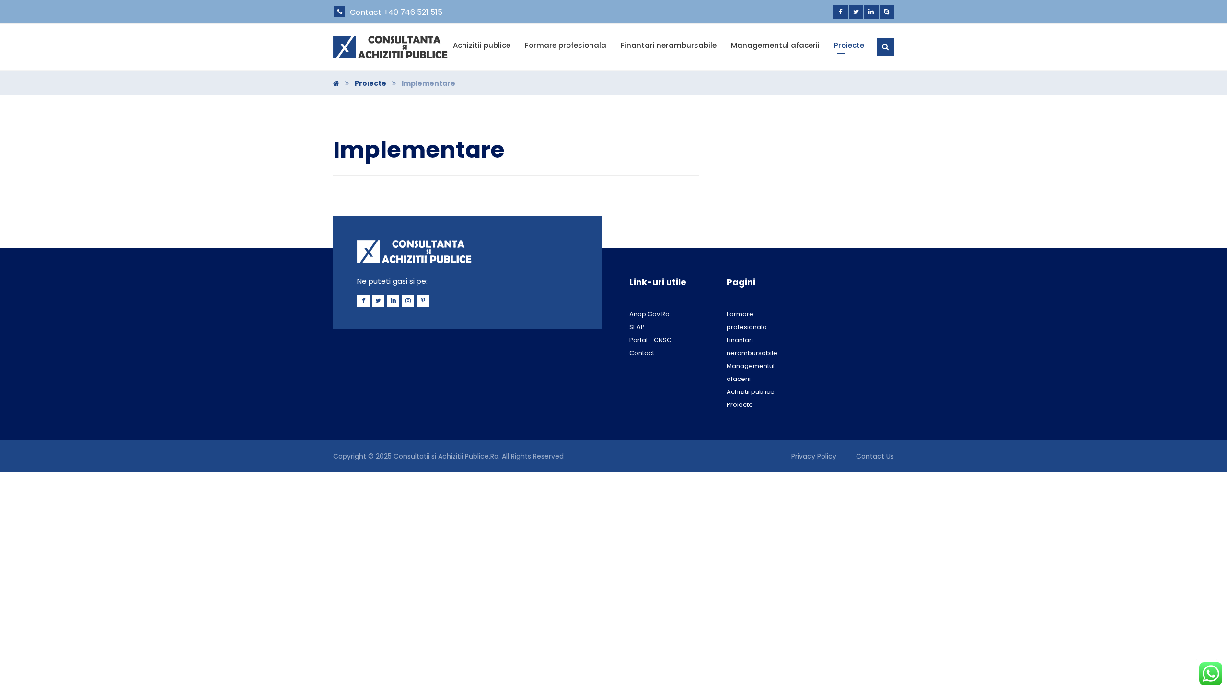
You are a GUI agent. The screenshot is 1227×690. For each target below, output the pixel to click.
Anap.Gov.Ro (649, 314)
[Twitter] (856, 12)
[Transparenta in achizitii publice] (391, 47)
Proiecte (740, 404)
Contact (641, 352)
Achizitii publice (751, 391)
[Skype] (887, 12)
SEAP (637, 327)
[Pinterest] (423, 301)
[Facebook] (840, 12)
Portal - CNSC (650, 340)
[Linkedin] (871, 12)
